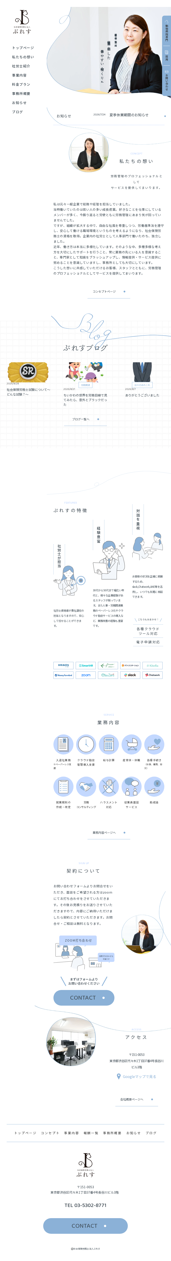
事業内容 (71, 1133)
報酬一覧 (91, 1133)
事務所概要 (112, 1133)
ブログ (151, 1133)
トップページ (25, 1133)
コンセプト (50, 1133)
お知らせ (133, 1133)
